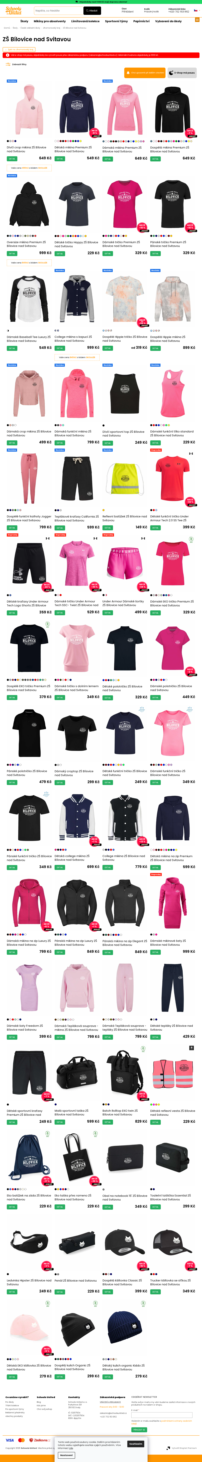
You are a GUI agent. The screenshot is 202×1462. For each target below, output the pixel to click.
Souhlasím (135, 1443)
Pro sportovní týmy (14, 1409)
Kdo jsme (41, 1405)
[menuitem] (24, 21)
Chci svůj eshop (44, 1409)
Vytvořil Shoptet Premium (184, 1448)
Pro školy (9, 1402)
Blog (39, 1402)
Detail (12, 158)
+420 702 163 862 (178, 11)
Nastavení (66, 1455)
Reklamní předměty (15, 1412)
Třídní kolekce (12, 1405)
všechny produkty (14, 1416)
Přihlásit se (139, 1429)
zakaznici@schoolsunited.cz (113, 1413)
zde (71, 1448)
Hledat (93, 10)
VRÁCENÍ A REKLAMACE (110, 1402)
